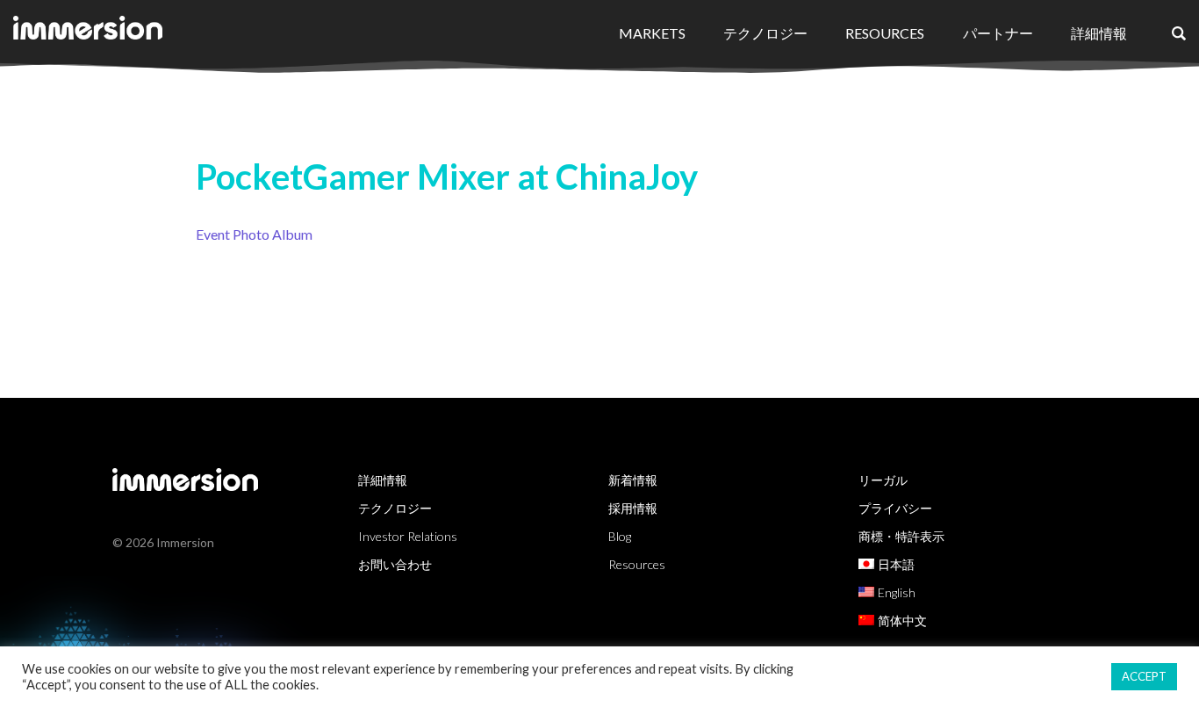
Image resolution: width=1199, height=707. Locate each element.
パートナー (998, 33)
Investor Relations (407, 536)
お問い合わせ (395, 564)
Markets (652, 33)
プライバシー (895, 508)
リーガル (883, 480)
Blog (619, 536)
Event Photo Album (254, 234)
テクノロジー (765, 33)
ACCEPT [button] (1144, 676)
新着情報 (632, 480)
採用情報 (632, 508)
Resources (884, 33)
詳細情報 (1099, 33)
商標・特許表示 (901, 536)
